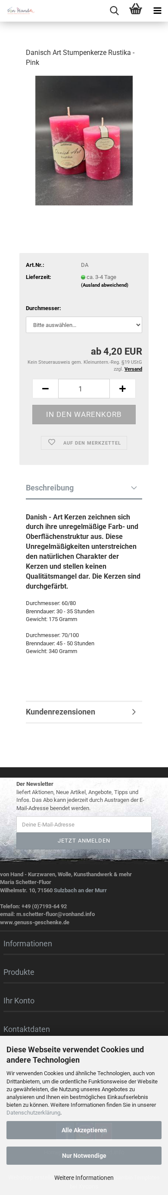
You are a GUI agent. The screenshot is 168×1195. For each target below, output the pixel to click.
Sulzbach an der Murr (80, 890)
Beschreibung (50, 487)
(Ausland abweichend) (104, 285)
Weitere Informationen (84, 1177)
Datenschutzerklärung (33, 1112)
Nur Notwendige (84, 1155)
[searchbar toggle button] (114, 11)
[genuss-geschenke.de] (17, 11)
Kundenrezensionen (60, 711)
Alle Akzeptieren (84, 1130)
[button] (45, 388)
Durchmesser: (43, 308)
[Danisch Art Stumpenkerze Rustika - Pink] (83, 140)
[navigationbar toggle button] (157, 11)
